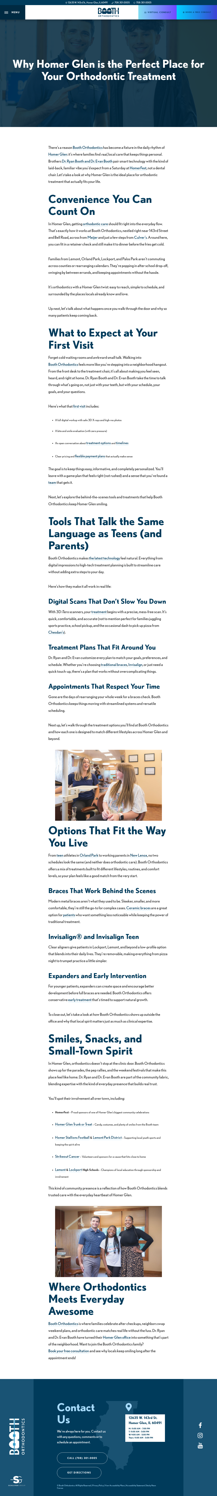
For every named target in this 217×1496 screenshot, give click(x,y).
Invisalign (135, 664)
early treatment (80, 999)
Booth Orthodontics (88, 147)
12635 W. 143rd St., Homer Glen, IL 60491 (87, 2)
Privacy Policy (98, 1485)
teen (60, 855)
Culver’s (140, 237)
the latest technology (104, 558)
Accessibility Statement (135, 1485)
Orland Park (89, 855)
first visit (79, 406)
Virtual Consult (159, 12)
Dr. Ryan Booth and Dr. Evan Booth (87, 161)
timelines (122, 443)
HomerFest (138, 168)
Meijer (92, 237)
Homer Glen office (117, 1337)
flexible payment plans (90, 456)
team (52, 482)
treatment (99, 611)
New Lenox (138, 855)
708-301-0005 (122, 2)
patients (69, 915)
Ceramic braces (138, 908)
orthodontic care (95, 223)
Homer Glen (57, 154)
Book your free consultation (68, 1351)
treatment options (98, 443)
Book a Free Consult (198, 12)
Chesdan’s (56, 632)
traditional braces (114, 664)
